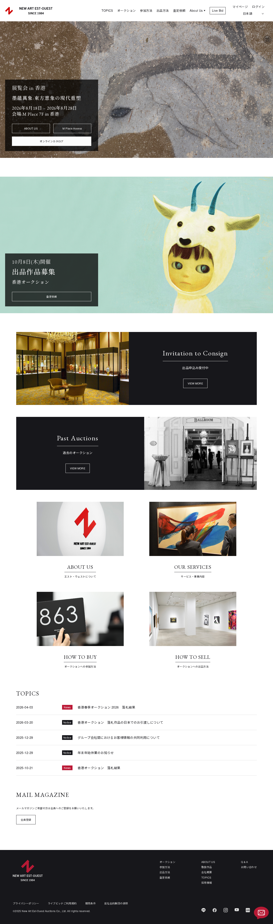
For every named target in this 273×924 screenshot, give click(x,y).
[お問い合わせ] (261, 913)
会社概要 (206, 872)
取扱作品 (206, 867)
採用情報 (206, 882)
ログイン (258, 6)
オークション (126, 10)
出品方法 (163, 10)
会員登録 (26, 819)
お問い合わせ (249, 867)
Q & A (244, 862)
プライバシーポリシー (26, 903)
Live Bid (217, 10)
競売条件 (90, 903)
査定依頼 (179, 10)
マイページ (240, 6)
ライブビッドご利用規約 (62, 903)
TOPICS (107, 10)
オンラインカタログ (51, 141)
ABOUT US (31, 128)
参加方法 (146, 10)
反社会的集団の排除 (116, 903)
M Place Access (72, 128)
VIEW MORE (195, 383)
